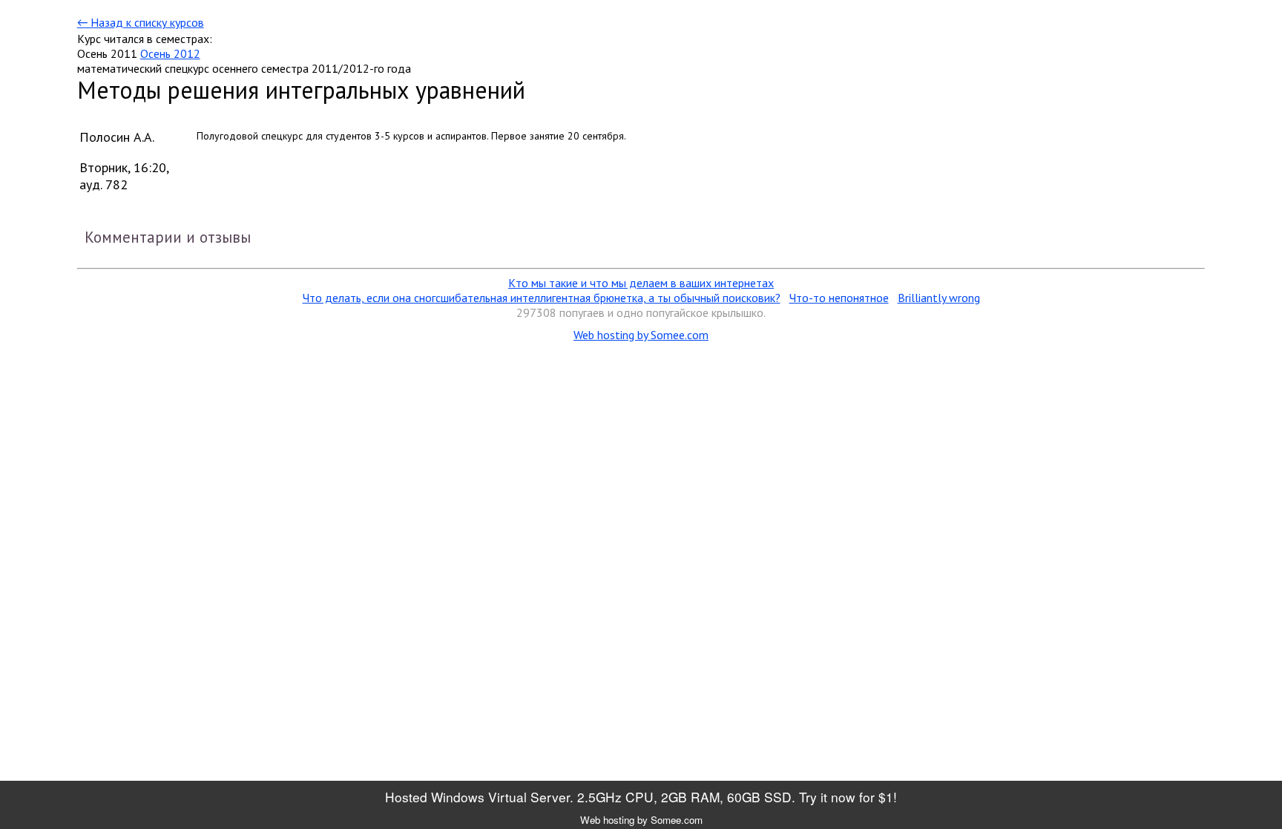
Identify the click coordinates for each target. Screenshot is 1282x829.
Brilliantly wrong (939, 297)
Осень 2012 (170, 53)
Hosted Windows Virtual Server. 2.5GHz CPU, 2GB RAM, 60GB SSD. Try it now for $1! (641, 796)
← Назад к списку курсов (140, 22)
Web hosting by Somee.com (641, 334)
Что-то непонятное (839, 297)
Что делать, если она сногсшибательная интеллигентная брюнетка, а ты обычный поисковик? (541, 297)
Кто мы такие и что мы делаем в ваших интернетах (641, 282)
